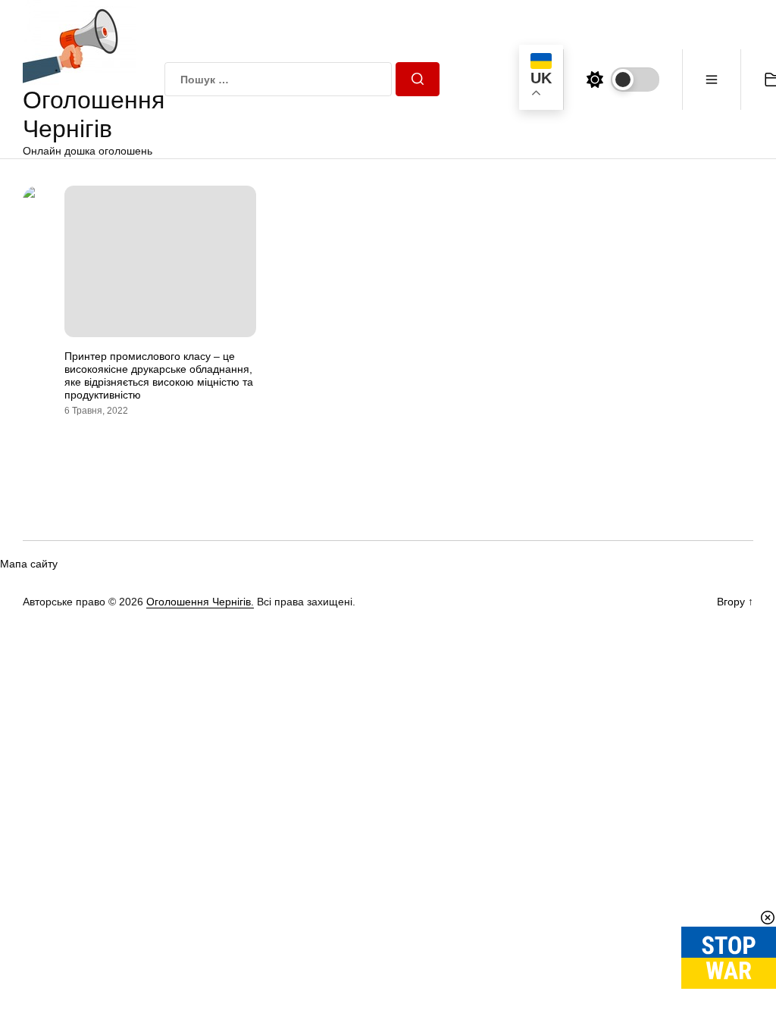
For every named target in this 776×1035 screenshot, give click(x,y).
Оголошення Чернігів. (200, 602)
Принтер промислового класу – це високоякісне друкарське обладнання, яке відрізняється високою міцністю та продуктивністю (158, 375)
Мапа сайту (29, 564)
